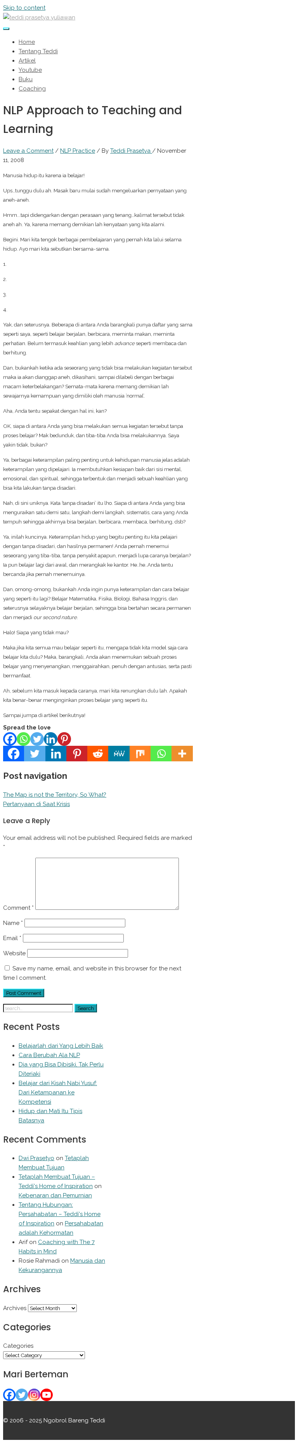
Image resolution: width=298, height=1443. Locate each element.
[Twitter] (37, 739)
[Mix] (140, 753)
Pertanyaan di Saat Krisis (36, 804)
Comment (18, 907)
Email (12, 938)
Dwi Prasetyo (36, 1158)
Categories (18, 1345)
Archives (14, 1308)
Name (13, 923)
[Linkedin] (50, 739)
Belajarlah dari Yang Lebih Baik (61, 1045)
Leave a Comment (28, 150)
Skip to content (24, 7)
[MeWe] (118, 753)
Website (14, 953)
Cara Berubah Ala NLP (49, 1055)
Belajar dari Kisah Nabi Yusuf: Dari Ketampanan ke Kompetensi (58, 1092)
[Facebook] (10, 739)
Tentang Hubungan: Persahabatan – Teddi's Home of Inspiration (59, 1214)
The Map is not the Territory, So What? (54, 794)
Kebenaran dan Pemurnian (55, 1195)
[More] (182, 753)
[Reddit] (97, 753)
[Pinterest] (64, 739)
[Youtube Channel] (46, 1395)
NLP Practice (77, 150)
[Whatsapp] (23, 739)
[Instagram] (34, 1395)
